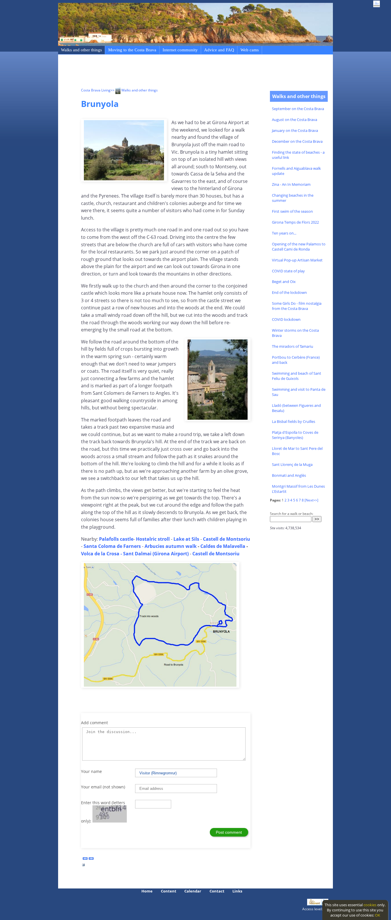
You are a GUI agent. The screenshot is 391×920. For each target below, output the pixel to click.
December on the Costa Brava (297, 141)
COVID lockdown (286, 319)
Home (147, 891)
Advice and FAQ (219, 50)
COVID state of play (288, 271)
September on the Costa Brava (298, 108)
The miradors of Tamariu (292, 346)
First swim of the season (292, 211)
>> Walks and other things (134, 90)
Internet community (180, 50)
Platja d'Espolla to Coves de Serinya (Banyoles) (295, 435)
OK (377, 915)
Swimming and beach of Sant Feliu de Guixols (296, 376)
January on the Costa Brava (295, 130)
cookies (370, 904)
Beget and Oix (284, 281)
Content (168, 891)
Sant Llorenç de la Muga (292, 464)
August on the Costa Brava (294, 119)
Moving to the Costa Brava (132, 50)
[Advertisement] (185, 72)
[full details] (83, 866)
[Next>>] (311, 500)
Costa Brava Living (95, 90)
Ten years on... (284, 233)
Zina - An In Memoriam (291, 184)
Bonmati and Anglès (289, 475)
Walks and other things (81, 50)
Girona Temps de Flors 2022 (295, 222)
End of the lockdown (289, 292)
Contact (217, 891)
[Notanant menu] (314, 904)
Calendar (192, 891)
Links (237, 891)
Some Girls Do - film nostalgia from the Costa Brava (296, 306)
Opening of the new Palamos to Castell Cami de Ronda (298, 246)
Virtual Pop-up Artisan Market (297, 260)
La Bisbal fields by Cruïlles (293, 421)
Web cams (249, 50)
